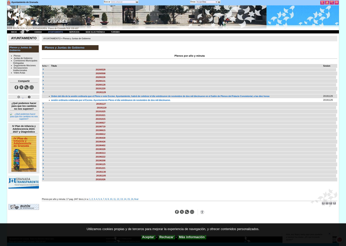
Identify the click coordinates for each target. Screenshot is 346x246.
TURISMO (115, 32)
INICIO (14, 32)
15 (128, 199)
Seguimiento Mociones (25, 65)
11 (114, 199)
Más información (192, 237)
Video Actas (19, 73)
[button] (219, 2)
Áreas (193, 2)
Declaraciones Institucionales (20, 69)
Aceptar (148, 237)
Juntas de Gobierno (23, 58)
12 (118, 199)
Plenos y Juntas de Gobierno (77, 38)
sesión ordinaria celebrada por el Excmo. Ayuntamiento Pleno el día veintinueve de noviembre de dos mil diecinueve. (111, 100)
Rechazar (166, 237)
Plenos (17, 56)
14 (125, 199)
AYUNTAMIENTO (55, 32)
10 (111, 199)
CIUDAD (38, 32)
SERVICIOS (74, 32)
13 (121, 199)
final (136, 199)
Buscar (107, 2)
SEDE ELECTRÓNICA (95, 32)
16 (132, 199)
